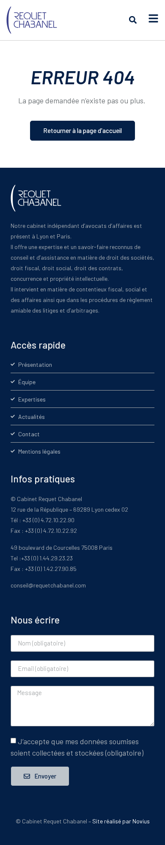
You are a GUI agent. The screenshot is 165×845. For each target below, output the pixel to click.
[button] (133, 20)
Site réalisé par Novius (121, 821)
